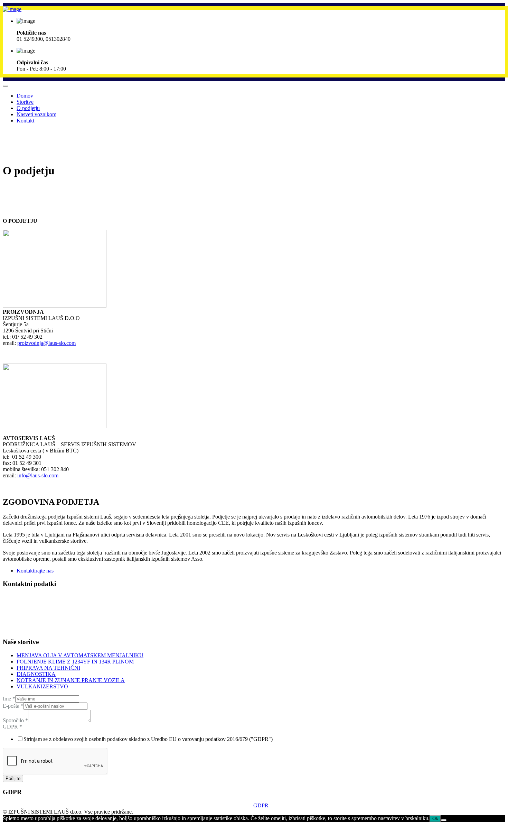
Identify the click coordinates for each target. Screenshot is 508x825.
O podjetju (28, 108)
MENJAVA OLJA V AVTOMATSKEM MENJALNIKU (80, 655)
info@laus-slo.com (37, 475)
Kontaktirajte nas (35, 571)
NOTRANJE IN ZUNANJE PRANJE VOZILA (71, 680)
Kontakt (25, 120)
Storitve (25, 102)
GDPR (12, 727)
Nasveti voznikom (36, 114)
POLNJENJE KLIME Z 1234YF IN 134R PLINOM (75, 661)
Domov (25, 96)
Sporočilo (15, 720)
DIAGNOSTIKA (36, 674)
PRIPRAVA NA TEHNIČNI (48, 668)
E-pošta (13, 706)
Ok (435, 818)
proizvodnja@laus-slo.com (46, 343)
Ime (9, 699)
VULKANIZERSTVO (42, 686)
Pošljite (13, 778)
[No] (443, 820)
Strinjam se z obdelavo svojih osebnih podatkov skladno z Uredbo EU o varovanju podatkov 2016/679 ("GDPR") (148, 739)
